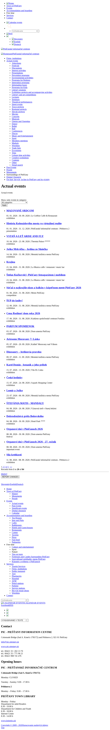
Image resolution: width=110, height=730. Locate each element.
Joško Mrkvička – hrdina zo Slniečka (27, 249)
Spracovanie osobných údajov (35, 725)
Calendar (15, 513)
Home (9, 489)
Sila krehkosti (14, 454)
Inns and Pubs (18, 520)
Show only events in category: (14, 200)
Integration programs (20, 82)
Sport (14, 138)
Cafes (14, 523)
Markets (15, 143)
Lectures (15, 97)
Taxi (14, 574)
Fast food (16, 540)
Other (14, 162)
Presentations (17, 73)
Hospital (15, 578)
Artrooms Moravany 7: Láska (23, 339)
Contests (15, 160)
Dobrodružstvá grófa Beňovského (25, 416)
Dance (14, 124)
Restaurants (17, 530)
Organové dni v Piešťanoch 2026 (24, 429)
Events (9, 501)
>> (11, 467)
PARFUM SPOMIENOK (20, 326)
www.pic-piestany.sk (10, 646)
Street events (17, 104)
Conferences (17, 131)
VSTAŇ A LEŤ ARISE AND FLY (25, 236)
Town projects (18, 107)
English (17, 42)
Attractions (16, 63)
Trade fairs (16, 148)
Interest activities (19, 70)
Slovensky (18, 39)
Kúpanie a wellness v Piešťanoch (26, 561)
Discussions (17, 68)
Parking (15, 586)
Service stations (18, 588)
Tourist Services (18, 566)
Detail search (17, 165)
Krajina (10, 261)
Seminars (16, 99)
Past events (16, 506)
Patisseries (16, 542)
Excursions (16, 150)
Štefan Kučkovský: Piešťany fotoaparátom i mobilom (35, 274)
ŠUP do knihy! (14, 300)
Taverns (15, 535)
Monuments (11, 172)
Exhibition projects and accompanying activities (32, 92)
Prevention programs (20, 75)
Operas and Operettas (21, 121)
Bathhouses (17, 525)
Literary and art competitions (24, 95)
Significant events (19, 508)
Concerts (15, 116)
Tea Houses (17, 518)
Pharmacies (16, 576)
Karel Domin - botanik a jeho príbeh (26, 364)
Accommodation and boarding (19, 515)
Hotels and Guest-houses (22, 527)
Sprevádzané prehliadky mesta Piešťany (29, 559)
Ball (13, 128)
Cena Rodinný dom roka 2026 (23, 313)
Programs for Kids (19, 87)
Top (2, 728)
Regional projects (19, 109)
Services (10, 564)
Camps (15, 532)
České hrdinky (14, 377)
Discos (15, 133)
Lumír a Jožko (14, 390)
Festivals (15, 65)
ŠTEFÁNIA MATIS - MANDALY (25, 403)
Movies (15, 114)
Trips (14, 153)
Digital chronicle (19, 511)
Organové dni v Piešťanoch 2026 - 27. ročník (31, 441)
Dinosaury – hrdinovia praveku (23, 351)
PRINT (4, 474)
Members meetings (20, 141)
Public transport (18, 571)
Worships (16, 145)
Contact (9, 595)
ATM (14, 581)
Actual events (12, 61)
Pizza (14, 537)
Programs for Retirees (21, 80)
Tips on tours (17, 554)
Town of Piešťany (14, 491)
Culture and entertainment (23, 547)
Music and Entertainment (22, 136)
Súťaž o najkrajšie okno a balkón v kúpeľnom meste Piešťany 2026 (43, 287)
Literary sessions (19, 90)
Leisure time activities (21, 155)
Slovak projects (18, 112)
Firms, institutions (13, 58)
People (9, 170)
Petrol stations (18, 583)
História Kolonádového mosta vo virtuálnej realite (34, 223)
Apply (4, 205)
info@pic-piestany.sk (10, 642)
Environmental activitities (22, 78)
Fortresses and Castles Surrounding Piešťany (31, 557)
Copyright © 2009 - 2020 (12, 725)
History (15, 494)
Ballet (14, 126)
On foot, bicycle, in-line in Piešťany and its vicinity (28, 179)
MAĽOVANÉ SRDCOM (20, 210)
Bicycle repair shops (20, 590)
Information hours (19, 85)
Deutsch (17, 44)
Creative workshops (20, 158)
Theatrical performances (22, 102)
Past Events (11, 167)
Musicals (15, 119)
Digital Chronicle (13, 177)
